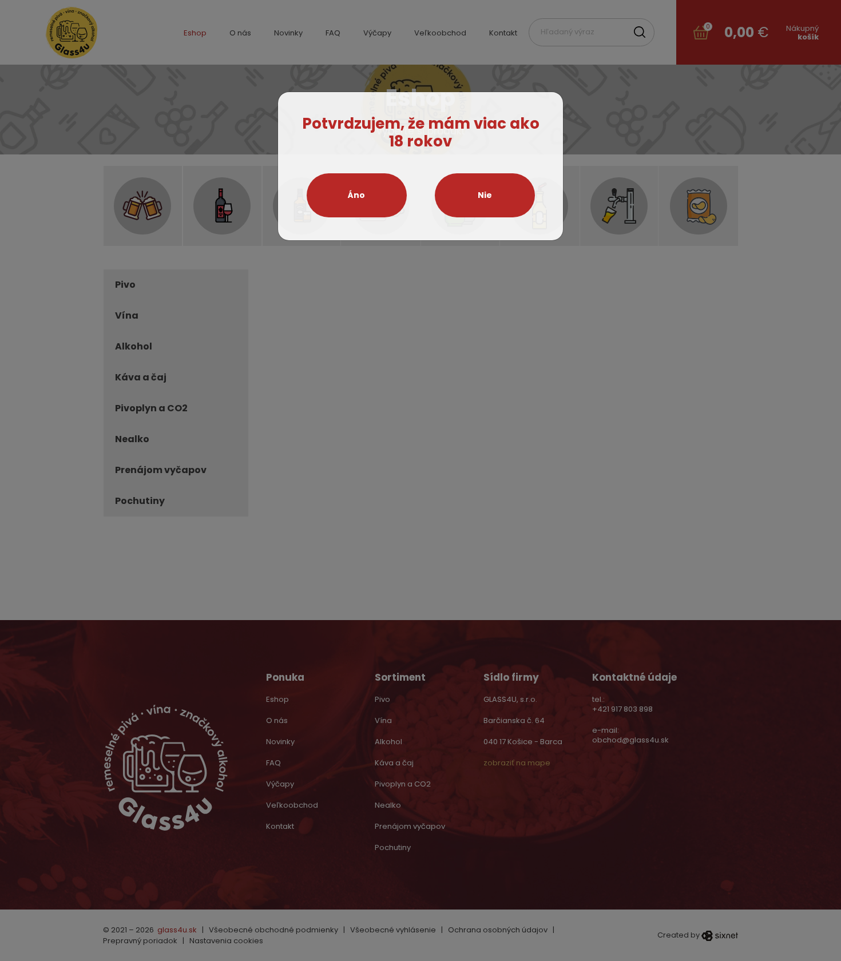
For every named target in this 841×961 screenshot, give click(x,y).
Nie (485, 195)
